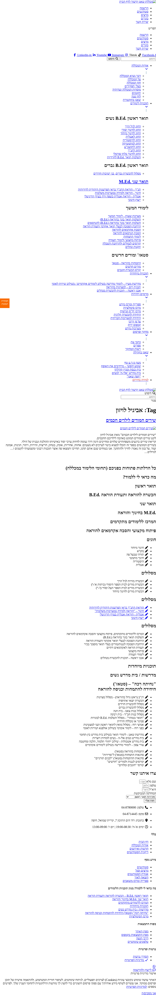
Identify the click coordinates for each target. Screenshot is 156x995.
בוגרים (144, 18)
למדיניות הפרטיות (136, 986)
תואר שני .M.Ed (133, 181)
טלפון (152, 785)
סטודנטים (142, 11)
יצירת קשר (142, 21)
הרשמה (144, 8)
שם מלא (151, 781)
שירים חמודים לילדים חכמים (131, 420)
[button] (78, 28)
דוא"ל (152, 789)
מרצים (144, 15)
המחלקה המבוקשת (145, 793)
